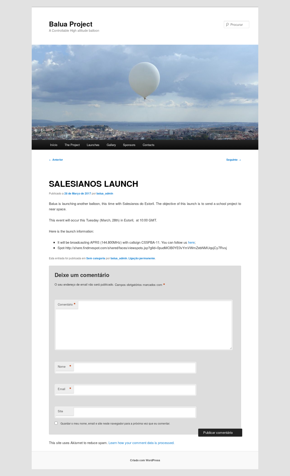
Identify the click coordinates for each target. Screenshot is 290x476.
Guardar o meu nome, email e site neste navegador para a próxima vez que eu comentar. (115, 423)
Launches (93, 145)
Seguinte (233, 160)
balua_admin (105, 193)
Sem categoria (95, 258)
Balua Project (70, 24)
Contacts (149, 145)
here (191, 242)
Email (64, 389)
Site (60, 411)
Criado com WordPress (145, 460)
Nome (64, 366)
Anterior (56, 160)
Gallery (111, 145)
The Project (72, 145)
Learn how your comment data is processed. (141, 442)
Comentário (67, 304)
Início (53, 145)
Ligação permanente (141, 258)
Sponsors (129, 145)
